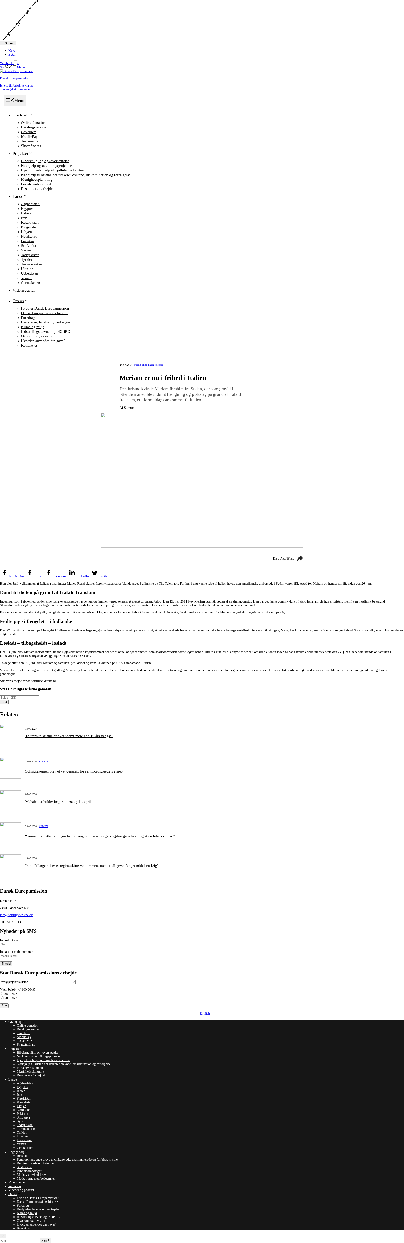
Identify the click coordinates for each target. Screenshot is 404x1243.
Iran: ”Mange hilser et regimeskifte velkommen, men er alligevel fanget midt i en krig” (92, 865)
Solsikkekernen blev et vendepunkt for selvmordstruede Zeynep (74, 771)
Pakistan (27, 241)
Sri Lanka (28, 245)
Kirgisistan (29, 227)
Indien (26, 213)
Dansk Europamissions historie (44, 313)
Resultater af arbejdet (37, 189)
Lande (18, 196)
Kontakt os (29, 345)
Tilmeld (6, 963)
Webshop (14, 1186)
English (205, 1013)
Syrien (26, 250)
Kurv (11, 50)
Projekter (20, 153)
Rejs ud (22, 1155)
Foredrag (28, 317)
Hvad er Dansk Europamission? (45, 308)
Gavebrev (28, 132)
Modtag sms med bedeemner (36, 1178)
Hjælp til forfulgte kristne (16, 87)
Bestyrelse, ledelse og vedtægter (45, 322)
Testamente (29, 141)
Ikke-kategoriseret (152, 364)
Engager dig (16, 1152)
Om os (18, 300)
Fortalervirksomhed (36, 184)
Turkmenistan (31, 264)
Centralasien (30, 283)
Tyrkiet (26, 259)
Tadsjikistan (30, 255)
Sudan (137, 364)
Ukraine (27, 269)
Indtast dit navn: (10, 940)
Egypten (27, 208)
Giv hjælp (21, 115)
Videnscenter (24, 290)
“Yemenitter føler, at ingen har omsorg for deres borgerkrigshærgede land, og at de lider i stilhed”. (100, 836)
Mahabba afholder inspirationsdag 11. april (58, 801)
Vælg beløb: (8, 989)
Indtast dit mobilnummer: (16, 951)
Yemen (26, 278)
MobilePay (29, 136)
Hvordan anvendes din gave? (43, 341)
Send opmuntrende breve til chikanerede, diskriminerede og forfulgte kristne (67, 1159)
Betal (11, 54)
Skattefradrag (31, 146)
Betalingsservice (33, 127)
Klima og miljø (32, 327)
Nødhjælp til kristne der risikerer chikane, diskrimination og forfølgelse (75, 175)
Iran (24, 218)
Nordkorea (29, 236)
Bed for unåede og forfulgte (35, 1163)
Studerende (24, 1167)
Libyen (26, 232)
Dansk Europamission (14, 78)
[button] (6, 67)
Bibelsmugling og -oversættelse (45, 161)
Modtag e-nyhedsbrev (31, 1174)
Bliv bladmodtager (29, 1171)
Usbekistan (29, 273)
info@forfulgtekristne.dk (16, 915)
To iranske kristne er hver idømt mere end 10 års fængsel (69, 736)
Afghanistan (30, 204)
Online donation (33, 122)
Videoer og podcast (21, 1190)
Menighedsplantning (36, 179)
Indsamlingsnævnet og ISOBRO (45, 331)
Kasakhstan (30, 222)
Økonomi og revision (37, 336)
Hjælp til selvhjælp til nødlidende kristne (52, 170)
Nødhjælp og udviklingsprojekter (46, 165)
